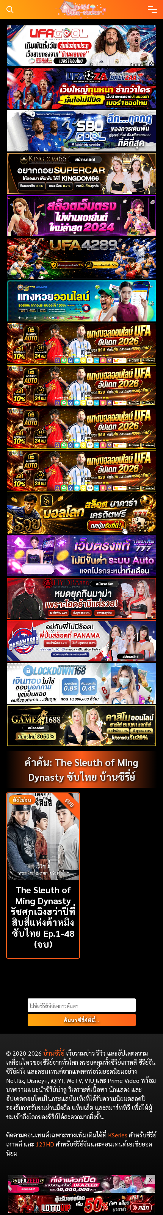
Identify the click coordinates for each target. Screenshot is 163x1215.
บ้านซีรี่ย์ (53, 1053)
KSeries (117, 1135)
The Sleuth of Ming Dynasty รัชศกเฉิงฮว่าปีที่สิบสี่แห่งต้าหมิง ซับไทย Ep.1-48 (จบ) (43, 916)
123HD (45, 1144)
